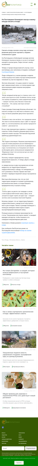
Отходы (7, 240)
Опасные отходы (16, 284)
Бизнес (3, 437)
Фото (20, 435)
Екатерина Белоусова (30, 47)
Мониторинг (5, 441)
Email (5, 448)
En (32, 5)
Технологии (22, 432)
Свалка (23, 240)
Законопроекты (23, 441)
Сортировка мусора (16, 325)
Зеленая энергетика (7, 439)
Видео (20, 437)
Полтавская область (15, 240)
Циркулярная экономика (19, 407)
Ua (32, 3)
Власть (3, 432)
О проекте (21, 439)
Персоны (4, 443)
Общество (4, 435)
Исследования (22, 443)
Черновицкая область (18, 366)
